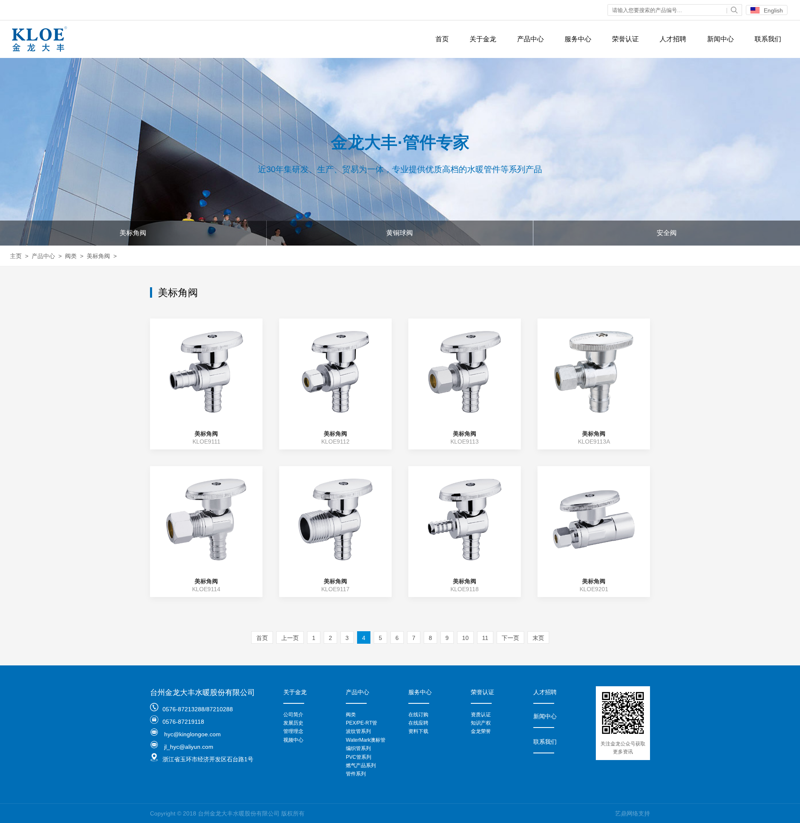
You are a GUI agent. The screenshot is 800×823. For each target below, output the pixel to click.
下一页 (510, 638)
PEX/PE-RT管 (361, 723)
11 (485, 638)
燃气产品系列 (361, 765)
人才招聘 (673, 39)
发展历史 (293, 723)
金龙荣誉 (481, 731)
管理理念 (293, 731)
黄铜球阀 (399, 232)
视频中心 (293, 740)
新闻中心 (720, 39)
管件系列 (356, 774)
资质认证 (481, 715)
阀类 (71, 256)
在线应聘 (418, 723)
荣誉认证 (625, 39)
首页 (442, 39)
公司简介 (293, 715)
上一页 (290, 638)
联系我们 (768, 39)
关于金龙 (483, 39)
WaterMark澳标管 (365, 740)
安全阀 (667, 232)
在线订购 (418, 715)
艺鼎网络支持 (632, 813)
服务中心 (578, 39)
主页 (16, 256)
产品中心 (530, 39)
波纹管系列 (358, 731)
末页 (538, 638)
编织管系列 (358, 748)
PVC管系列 (358, 757)
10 (465, 638)
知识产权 (481, 723)
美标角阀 (133, 232)
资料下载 (418, 731)
